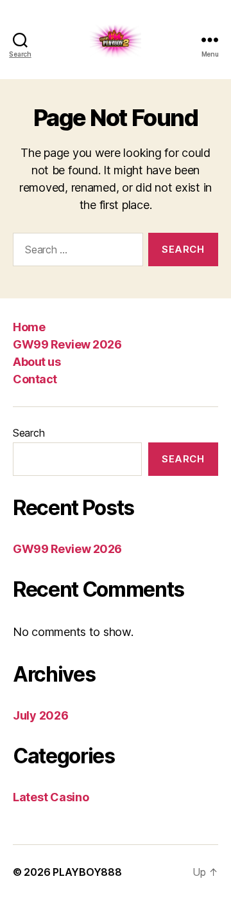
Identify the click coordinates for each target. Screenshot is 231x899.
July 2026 (41, 715)
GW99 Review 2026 (67, 344)
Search (28, 432)
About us (36, 361)
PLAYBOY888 (87, 872)
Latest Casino (51, 797)
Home (29, 327)
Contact (35, 379)
